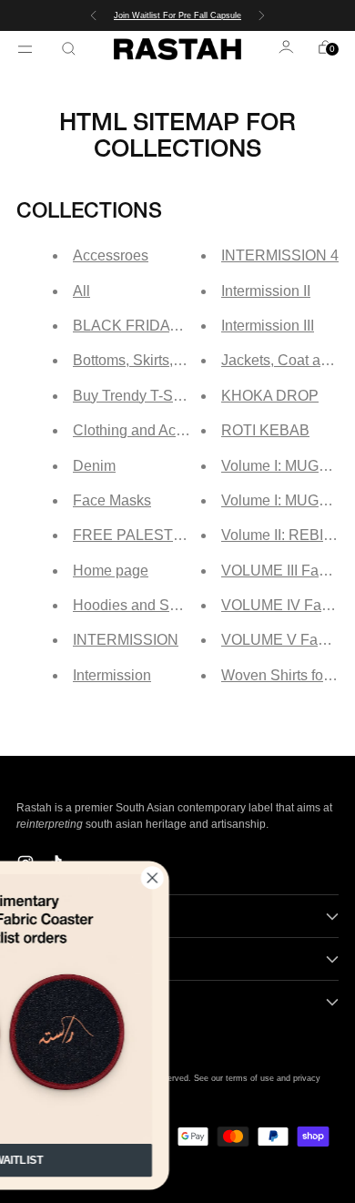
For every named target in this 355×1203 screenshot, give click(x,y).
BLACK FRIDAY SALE (147, 325)
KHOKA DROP (270, 395)
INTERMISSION (125, 639)
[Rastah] (177, 49)
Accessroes (110, 255)
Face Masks (112, 500)
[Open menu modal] (27, 49)
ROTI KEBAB (265, 430)
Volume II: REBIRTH (287, 535)
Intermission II (265, 291)
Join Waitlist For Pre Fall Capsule (177, 15)
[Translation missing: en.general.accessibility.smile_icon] (288, 49)
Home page (110, 570)
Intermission (112, 675)
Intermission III (267, 325)
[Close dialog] (212, 877)
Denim (94, 466)
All (81, 291)
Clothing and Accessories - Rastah (184, 430)
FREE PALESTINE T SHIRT (166, 535)
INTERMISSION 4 (280, 255)
